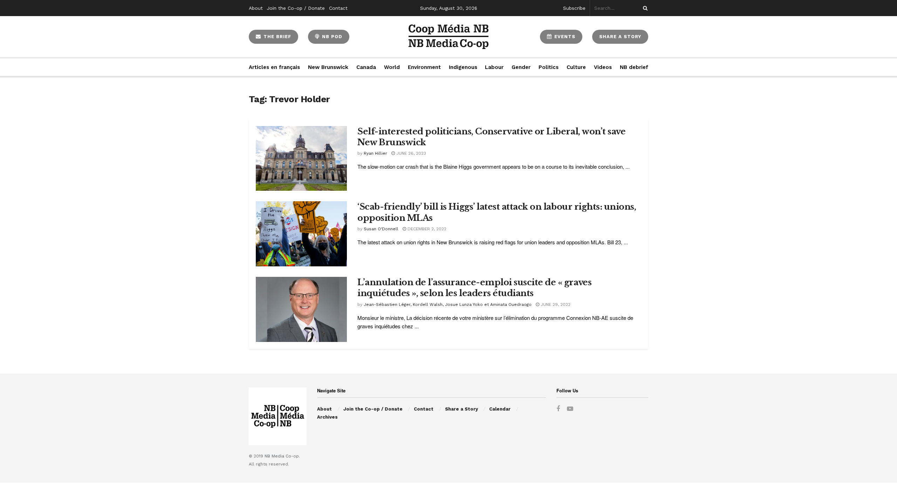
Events (564, 36)
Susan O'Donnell (381, 228)
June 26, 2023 (410, 153)
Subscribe (574, 8)
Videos (603, 67)
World (392, 67)
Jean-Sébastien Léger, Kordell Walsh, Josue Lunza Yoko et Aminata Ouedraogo (448, 304)
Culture (576, 67)
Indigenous (463, 67)
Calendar (500, 409)
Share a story (620, 36)
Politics (549, 67)
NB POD (331, 36)
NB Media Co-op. (282, 456)
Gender (521, 67)
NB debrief (634, 67)
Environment (424, 67)
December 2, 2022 (426, 228)
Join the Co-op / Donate (296, 8)
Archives (327, 417)
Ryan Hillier (375, 153)
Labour (494, 67)
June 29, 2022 (554, 304)
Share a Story (461, 409)
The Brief (276, 36)
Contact (338, 8)
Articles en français (274, 67)
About (256, 8)
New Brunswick (328, 67)
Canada (366, 67)
